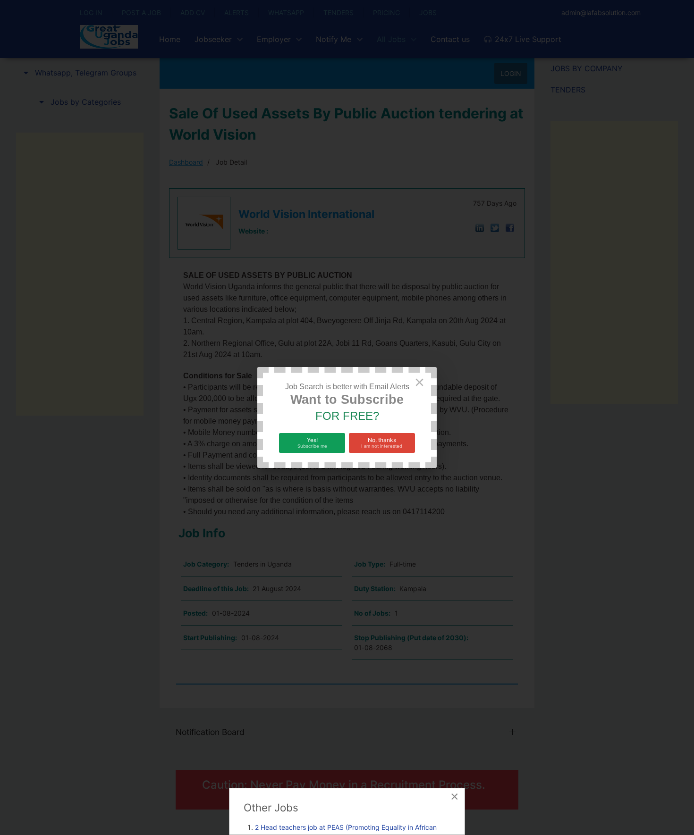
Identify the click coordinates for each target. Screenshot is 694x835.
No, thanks (381, 442)
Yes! (312, 442)
